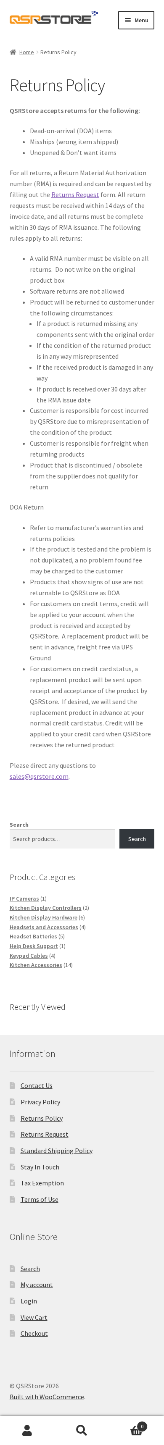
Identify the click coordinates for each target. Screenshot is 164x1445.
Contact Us (37, 1085)
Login (29, 1301)
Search (19, 824)
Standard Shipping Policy (57, 1150)
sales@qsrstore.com (39, 776)
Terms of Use (39, 1199)
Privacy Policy (40, 1102)
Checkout (34, 1333)
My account (37, 1284)
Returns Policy (42, 1118)
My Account (27, 1430)
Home (26, 52)
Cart (126, 1423)
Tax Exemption (42, 1183)
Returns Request (75, 194)
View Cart (34, 1317)
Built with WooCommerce (47, 1396)
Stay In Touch (40, 1167)
